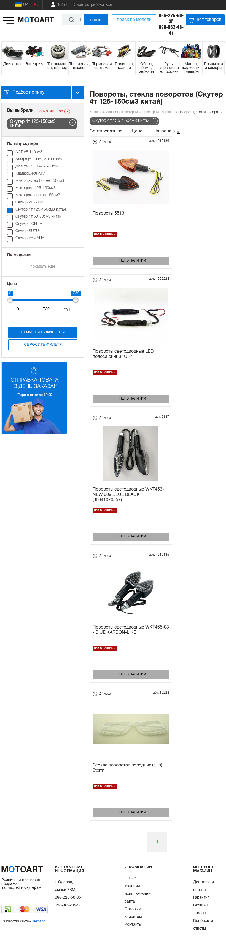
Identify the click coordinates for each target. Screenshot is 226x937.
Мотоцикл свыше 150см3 (37, 195)
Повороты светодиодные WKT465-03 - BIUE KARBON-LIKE (131, 630)
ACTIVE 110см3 (28, 152)
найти (96, 19)
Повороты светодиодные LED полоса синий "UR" (123, 354)
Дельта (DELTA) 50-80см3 (37, 166)
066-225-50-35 (171, 18)
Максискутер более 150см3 (39, 181)
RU (36, 5)
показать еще (42, 266)
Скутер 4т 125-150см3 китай (40, 209)
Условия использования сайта (139, 893)
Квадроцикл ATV (30, 173)
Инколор (38, 921)
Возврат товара (200, 909)
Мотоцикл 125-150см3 (35, 188)
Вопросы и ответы (203, 924)
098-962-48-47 (171, 30)
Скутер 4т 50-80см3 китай (38, 217)
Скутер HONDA (28, 224)
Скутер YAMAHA (29, 238)
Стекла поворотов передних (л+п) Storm (127, 768)
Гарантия (201, 897)
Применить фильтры (43, 332)
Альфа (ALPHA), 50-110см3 (39, 159)
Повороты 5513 (108, 213)
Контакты (133, 925)
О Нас (130, 878)
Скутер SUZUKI (28, 231)
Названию (164, 131)
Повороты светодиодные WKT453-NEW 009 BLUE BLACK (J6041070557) (128, 495)
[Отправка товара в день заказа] (34, 433)
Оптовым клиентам (133, 913)
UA (25, 5)
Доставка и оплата (203, 886)
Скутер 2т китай (29, 202)
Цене (137, 131)
